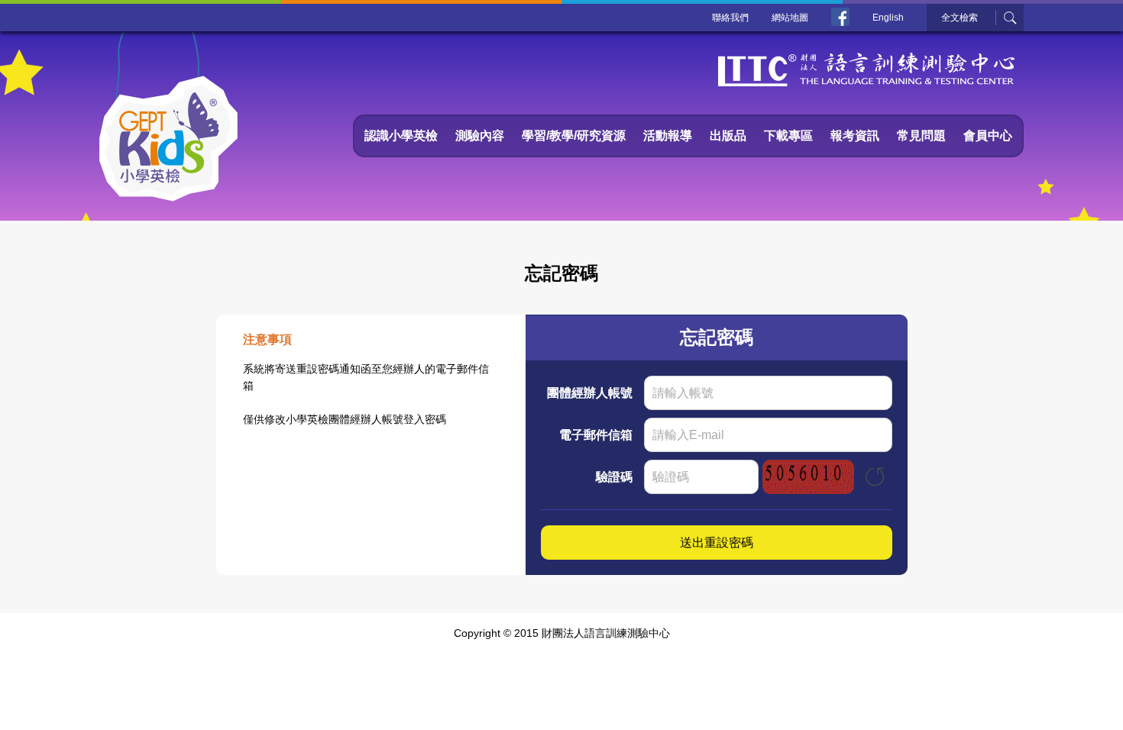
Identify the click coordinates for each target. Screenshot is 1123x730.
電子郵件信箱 (596, 434)
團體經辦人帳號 (590, 392)
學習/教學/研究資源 (574, 135)
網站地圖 (790, 17)
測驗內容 (479, 135)
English (888, 17)
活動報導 (667, 135)
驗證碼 (614, 476)
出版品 (728, 135)
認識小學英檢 (401, 135)
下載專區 (788, 135)
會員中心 (987, 135)
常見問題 (921, 135)
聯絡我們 (730, 17)
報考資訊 (854, 135)
